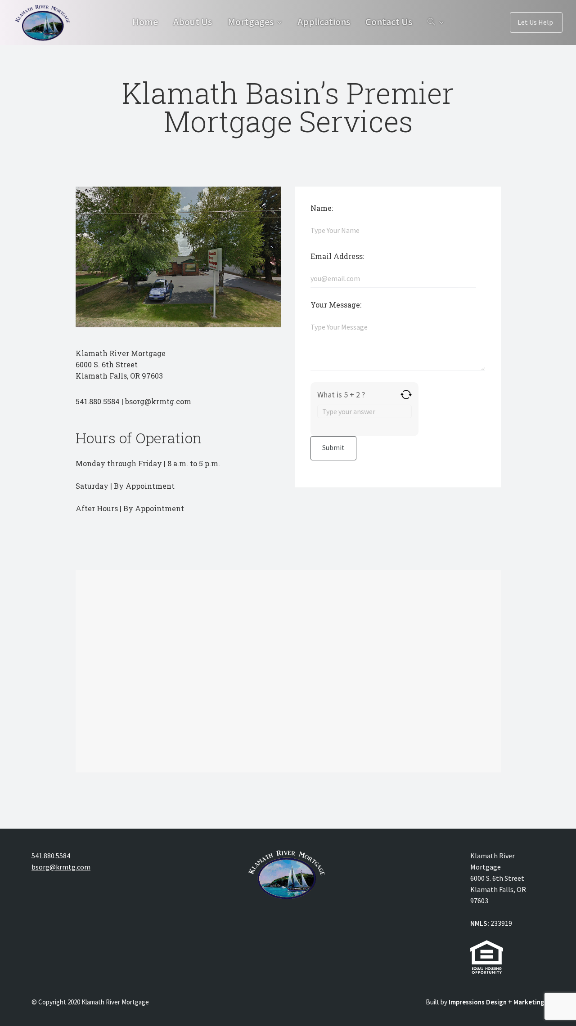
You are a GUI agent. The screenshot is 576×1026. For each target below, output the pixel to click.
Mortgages (251, 21)
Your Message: (335, 304)
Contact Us (388, 21)
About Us (192, 21)
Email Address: (337, 256)
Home (145, 21)
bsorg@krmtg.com (61, 866)
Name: (321, 208)
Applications (323, 21)
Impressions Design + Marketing (496, 1002)
